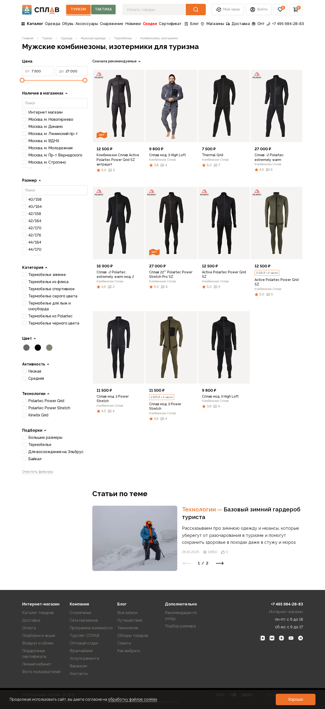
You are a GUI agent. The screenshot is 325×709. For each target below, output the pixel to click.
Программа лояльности (91, 628)
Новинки (133, 23)
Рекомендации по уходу (181, 615)
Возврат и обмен (37, 643)
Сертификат (170, 23)
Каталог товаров (38, 612)
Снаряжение (111, 23)
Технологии (203, 509)
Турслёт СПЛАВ (84, 635)
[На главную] (40, 10)
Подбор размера (180, 626)
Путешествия (129, 620)
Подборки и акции (38, 635)
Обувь (68, 23)
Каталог (35, 23)
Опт (261, 23)
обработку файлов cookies (132, 699)
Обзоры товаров (132, 635)
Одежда (52, 23)
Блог (194, 23)
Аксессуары (86, 23)
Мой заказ (231, 9)
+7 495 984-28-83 (288, 23)
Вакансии (78, 666)
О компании (80, 612)
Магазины (215, 23)
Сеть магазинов (84, 620)
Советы (124, 643)
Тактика (103, 9)
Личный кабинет (36, 664)
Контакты (79, 673)
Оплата (29, 628)
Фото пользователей (41, 671)
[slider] (22, 80)
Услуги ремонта (84, 658)
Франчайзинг (81, 651)
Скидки (150, 23)
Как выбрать (128, 651)
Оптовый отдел (84, 643)
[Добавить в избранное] (137, 134)
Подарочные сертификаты (34, 654)
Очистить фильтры (37, 472)
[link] (118, 106)
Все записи (127, 612)
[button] (280, 9)
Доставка (241, 23)
